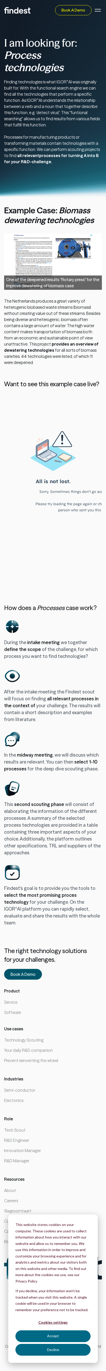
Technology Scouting (23, 1040)
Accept (53, 1336)
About (10, 1190)
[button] (97, 10)
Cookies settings (53, 1322)
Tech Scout (14, 1130)
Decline (53, 1349)
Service (10, 1002)
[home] (17, 10)
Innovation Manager (22, 1150)
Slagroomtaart (17, 1210)
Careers (11, 1200)
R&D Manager (16, 1160)
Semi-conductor (19, 1090)
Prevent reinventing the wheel (31, 1060)
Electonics (13, 1100)
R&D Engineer (16, 1140)
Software (12, 1012)
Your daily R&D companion (28, 1050)
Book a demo (73, 10)
